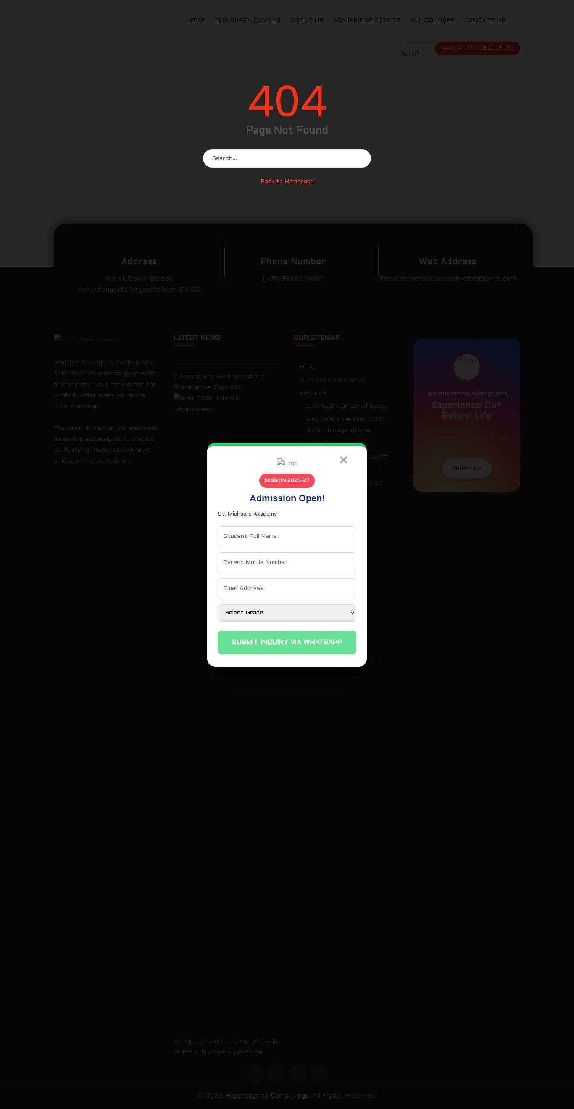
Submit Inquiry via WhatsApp (287, 642)
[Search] (362, 158)
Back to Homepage (287, 181)
